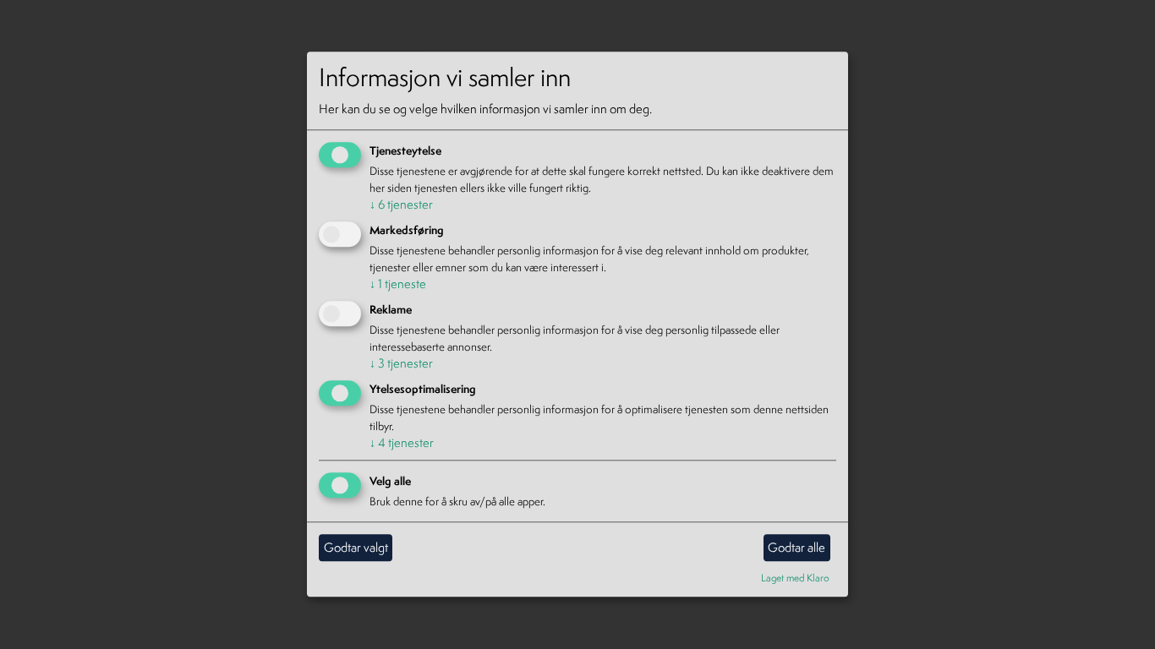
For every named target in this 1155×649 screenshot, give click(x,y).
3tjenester (401, 363)
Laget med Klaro (795, 577)
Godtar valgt (356, 547)
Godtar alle (796, 547)
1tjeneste (397, 283)
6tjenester (401, 205)
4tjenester (401, 442)
